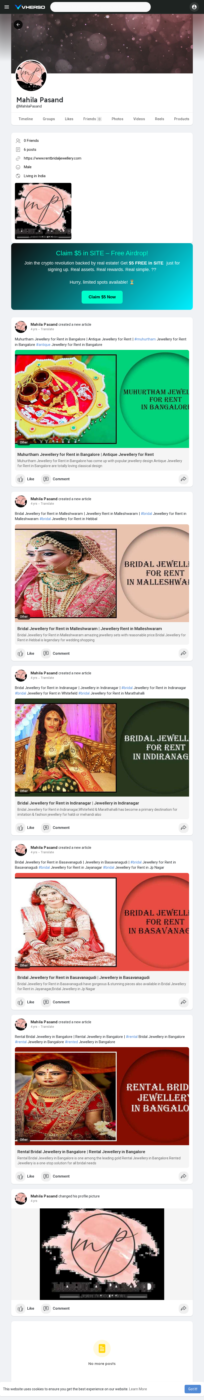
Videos (139, 119)
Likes (69, 119)
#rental (132, 1036)
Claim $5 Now (102, 297)
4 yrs (34, 329)
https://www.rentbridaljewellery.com (52, 158)
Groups (49, 119)
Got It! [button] (192, 1389)
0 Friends (31, 140)
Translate (47, 329)
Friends (91, 119)
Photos (117, 119)
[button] (100, 7)
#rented (71, 1042)
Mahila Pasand (44, 324)
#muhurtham (145, 339)
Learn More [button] (138, 1389)
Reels (159, 119)
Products (181, 119)
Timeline (26, 119)
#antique (43, 344)
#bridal (146, 513)
